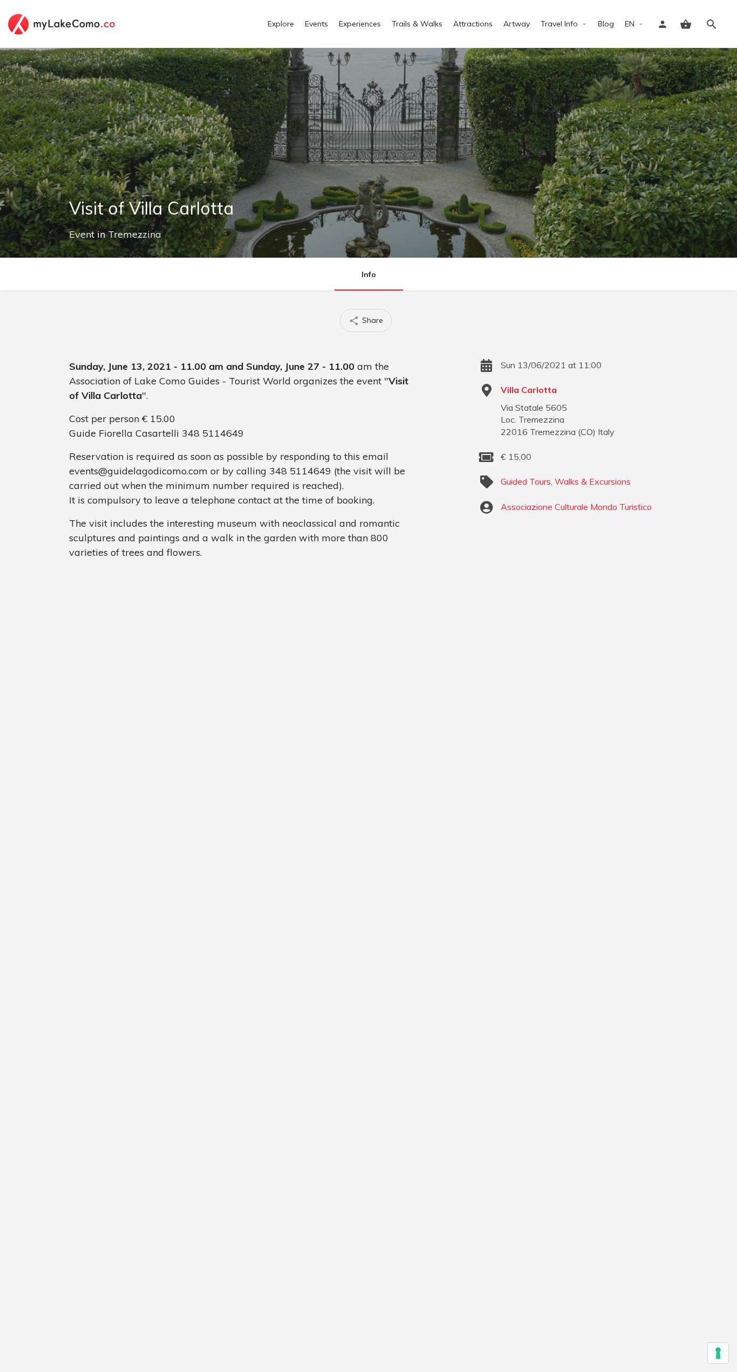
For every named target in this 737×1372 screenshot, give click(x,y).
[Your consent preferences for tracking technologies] (718, 1353)
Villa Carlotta (529, 389)
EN (629, 24)
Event (81, 234)
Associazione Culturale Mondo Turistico (576, 506)
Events (316, 24)
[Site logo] (63, 23)
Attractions (473, 24)
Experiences (360, 24)
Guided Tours (526, 481)
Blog (606, 24)
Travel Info (559, 24)
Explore (281, 24)
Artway (516, 24)
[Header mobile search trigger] (711, 24)
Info (368, 274)
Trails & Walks (417, 24)
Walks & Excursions (593, 481)
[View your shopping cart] (686, 24)
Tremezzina (134, 234)
